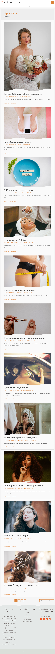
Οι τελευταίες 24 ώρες (16, 240)
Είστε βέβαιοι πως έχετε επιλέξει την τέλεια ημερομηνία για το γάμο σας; (9, 642)
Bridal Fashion (27, 619)
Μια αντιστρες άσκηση (16, 536)
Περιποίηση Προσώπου (30, 340)
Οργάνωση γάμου (27, 616)
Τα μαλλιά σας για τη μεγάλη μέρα (22, 585)
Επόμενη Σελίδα (46, 601)
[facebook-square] (41, 619)
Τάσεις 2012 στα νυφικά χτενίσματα (23, 94)
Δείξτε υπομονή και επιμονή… (19, 190)
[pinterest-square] (47, 619)
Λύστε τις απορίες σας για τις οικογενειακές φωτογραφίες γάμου (9, 620)
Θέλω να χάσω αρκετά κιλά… (19, 290)
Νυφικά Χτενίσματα (29, 96)
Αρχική (24, 6)
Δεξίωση (27, 617)
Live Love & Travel (27, 621)
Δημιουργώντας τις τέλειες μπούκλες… (24, 486)
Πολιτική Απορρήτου (46, 616)
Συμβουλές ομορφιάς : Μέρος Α (20, 438)
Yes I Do (27, 614)
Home (27, 612)
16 (24, 601)
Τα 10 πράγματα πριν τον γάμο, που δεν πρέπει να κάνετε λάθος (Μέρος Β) (9, 628)
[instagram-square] (44, 619)
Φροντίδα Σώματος (28, 242)
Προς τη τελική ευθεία (16, 388)
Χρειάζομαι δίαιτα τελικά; (17, 142)
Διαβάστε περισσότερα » (10, 103)
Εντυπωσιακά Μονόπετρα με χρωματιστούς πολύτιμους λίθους (9, 634)
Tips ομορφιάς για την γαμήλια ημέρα (24, 338)
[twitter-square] (50, 619)
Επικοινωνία (45, 614)
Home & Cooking (27, 623)
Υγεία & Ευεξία (27, 144)
